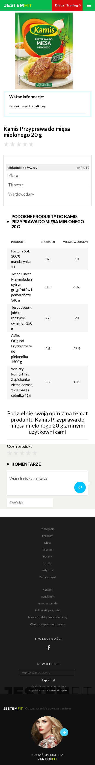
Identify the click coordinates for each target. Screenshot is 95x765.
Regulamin (47, 596)
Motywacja (47, 529)
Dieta (47, 542)
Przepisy (47, 535)
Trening (47, 549)
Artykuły (47, 570)
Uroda (47, 563)
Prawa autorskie (47, 603)
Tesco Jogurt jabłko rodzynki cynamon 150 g (21, 317)
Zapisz (46, 680)
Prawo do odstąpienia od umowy (47, 617)
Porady (47, 556)
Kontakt (47, 589)
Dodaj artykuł (47, 577)
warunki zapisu (58, 690)
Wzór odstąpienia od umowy (47, 624)
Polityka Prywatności (47, 610)
